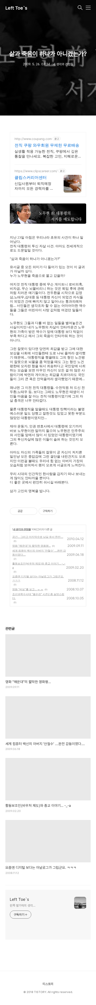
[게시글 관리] (32, 511)
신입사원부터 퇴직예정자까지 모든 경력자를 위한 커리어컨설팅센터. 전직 (34, 186)
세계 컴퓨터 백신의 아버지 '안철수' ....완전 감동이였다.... (39, 552)
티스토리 (48, 984)
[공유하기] (26, 511)
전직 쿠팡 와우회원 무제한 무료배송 (47, 145)
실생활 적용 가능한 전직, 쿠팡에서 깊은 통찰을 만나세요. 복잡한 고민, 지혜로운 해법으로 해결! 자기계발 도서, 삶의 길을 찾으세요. (47, 154)
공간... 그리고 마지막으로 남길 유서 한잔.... (37, 536)
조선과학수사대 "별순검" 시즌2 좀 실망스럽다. (38, 596)
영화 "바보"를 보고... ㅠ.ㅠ (27, 589)
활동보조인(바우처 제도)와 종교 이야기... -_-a (38, 565)
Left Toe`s (16, 8)
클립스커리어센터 (31, 177)
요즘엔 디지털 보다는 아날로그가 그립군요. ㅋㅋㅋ (38, 578)
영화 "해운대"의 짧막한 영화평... (31, 545)
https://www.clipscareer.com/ (36, 171)
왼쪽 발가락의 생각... (22, 905)
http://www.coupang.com (33, 139)
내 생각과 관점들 (22, 529)
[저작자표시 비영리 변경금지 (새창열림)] (62, 511)
